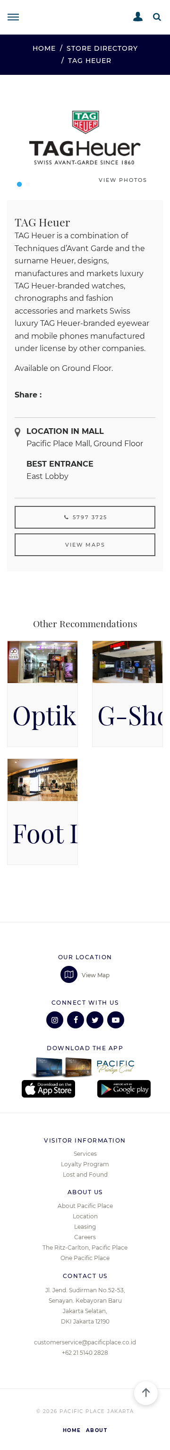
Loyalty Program (85, 1164)
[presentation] (18, 137)
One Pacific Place (85, 1257)
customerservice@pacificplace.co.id (85, 1342)
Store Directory (102, 48)
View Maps (85, 544)
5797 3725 (88, 517)
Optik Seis (70, 715)
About (97, 1430)
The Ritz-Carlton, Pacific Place (85, 1247)
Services (85, 1153)
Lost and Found (85, 1174)
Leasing (85, 1226)
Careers (85, 1237)
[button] (157, 16)
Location (85, 1216)
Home (44, 48)
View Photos (123, 180)
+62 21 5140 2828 (85, 1352)
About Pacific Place (85, 1205)
